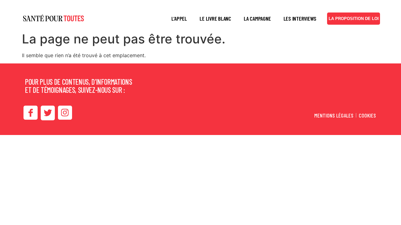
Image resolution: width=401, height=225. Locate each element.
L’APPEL (179, 18)
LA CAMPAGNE (257, 18)
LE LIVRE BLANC (215, 18)
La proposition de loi (354, 18)
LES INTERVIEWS (300, 18)
